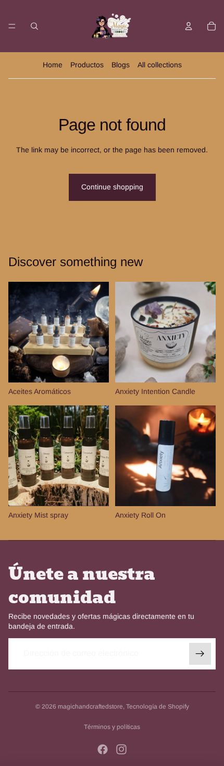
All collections (160, 65)
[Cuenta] (188, 26)
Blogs (120, 65)
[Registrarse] (200, 654)
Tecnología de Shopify (157, 706)
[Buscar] (34, 26)
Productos (87, 65)
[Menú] (12, 26)
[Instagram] (121, 749)
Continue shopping (112, 187)
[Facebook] (102, 749)
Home (53, 65)
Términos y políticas (112, 727)
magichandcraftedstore (90, 706)
